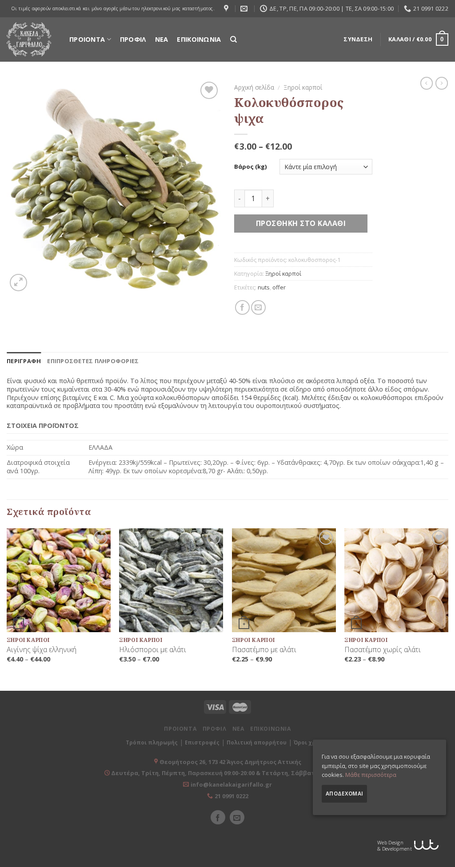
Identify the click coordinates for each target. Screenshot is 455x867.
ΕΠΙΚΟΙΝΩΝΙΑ (199, 39)
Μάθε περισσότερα (370, 775)
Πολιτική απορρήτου (257, 742)
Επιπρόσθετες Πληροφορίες (93, 361)
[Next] (448, 608)
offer (279, 287)
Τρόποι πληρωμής (152, 742)
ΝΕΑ (161, 39)
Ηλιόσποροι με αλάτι (152, 649)
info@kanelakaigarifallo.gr (231, 784)
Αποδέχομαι (344, 793)
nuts (264, 287)
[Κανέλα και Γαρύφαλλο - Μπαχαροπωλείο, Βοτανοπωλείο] (29, 39)
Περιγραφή (24, 361)
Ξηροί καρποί (302, 87)
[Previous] (7, 608)
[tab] (24, 361)
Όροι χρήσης (312, 742)
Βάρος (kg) (250, 166)
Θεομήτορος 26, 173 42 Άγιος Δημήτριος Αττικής (230, 762)
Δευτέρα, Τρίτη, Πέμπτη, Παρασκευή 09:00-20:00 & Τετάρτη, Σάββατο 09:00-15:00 (230, 773)
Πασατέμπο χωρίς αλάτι (382, 649)
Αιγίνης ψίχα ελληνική (41, 649)
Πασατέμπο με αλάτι (264, 649)
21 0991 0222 (231, 796)
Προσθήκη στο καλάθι (301, 223)
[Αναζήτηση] (233, 39)
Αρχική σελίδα (254, 87)
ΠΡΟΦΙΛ (133, 39)
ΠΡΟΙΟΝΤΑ (87, 39)
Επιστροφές (202, 742)
